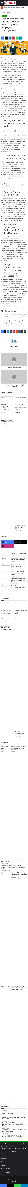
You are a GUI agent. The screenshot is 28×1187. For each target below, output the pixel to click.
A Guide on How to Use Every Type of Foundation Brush (6, 612)
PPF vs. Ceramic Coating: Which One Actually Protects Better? (18, 587)
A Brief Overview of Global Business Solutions (6, 406)
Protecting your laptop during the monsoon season (21, 612)
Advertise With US (5, 1168)
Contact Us (3, 1155)
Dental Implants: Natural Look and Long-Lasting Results (17, 573)
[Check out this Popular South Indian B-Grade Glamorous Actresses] (5, 802)
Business (8, 12)
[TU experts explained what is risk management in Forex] (21, 399)
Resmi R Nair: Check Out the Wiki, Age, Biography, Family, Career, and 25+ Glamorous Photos (13, 867)
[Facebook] (2, 331)
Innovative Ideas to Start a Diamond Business (20, 527)
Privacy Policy (4, 1161)
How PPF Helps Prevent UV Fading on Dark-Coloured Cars (20, 733)
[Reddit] (17, 331)
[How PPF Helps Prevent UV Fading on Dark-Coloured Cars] (21, 674)
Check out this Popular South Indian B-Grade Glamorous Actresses (18, 748)
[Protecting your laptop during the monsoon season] (6, 567)
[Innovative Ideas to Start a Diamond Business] (21, 468)
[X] (5, 331)
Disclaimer (3, 1165)
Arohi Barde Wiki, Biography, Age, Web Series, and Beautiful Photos (19, 874)
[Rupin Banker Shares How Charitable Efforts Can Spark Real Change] (6, 581)
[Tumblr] (11, 331)
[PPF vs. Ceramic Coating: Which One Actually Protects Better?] (6, 588)
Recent (4, 553)
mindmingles (6, 33)
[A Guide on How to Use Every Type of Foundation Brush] (6, 560)
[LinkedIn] (8, 331)
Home (3, 12)
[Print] (25, 331)
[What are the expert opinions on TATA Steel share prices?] (7, 415)
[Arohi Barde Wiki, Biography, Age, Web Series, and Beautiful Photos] (5, 928)
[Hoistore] (10, 3)
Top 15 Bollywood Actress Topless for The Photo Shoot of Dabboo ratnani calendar (19, 988)
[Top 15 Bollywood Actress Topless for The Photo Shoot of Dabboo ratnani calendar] (5, 1042)
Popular (13, 553)
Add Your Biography (5, 1172)
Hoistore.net (14, 1181)
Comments (23, 553)
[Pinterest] (14, 331)
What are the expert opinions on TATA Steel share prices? (7, 422)
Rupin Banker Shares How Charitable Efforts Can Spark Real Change (18, 580)
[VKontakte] (19, 331)
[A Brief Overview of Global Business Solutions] (7, 399)
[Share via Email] (22, 331)
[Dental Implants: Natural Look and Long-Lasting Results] (6, 573)
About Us (3, 1158)
